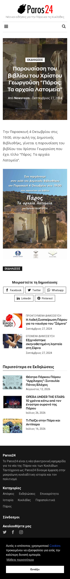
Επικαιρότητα (49, 494)
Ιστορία (8, 500)
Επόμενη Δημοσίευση (40, 336)
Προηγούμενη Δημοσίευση (43, 315)
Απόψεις (8, 494)
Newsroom (19, 98)
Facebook (15, 290)
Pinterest (47, 298)
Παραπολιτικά (45, 500)
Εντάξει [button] (35, 569)
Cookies (54, 545)
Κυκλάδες (24, 500)
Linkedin (26, 298)
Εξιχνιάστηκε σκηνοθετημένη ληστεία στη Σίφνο (44, 344)
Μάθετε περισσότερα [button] (20, 559)
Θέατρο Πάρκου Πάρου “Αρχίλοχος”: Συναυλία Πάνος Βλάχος (43, 380)
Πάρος (7, 506)
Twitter (36, 290)
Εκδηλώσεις (35, 59)
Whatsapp (58, 290)
